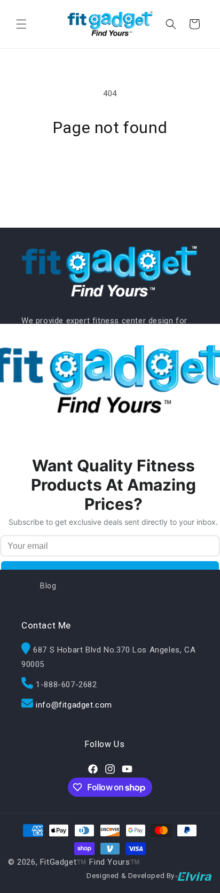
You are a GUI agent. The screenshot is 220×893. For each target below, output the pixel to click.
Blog (48, 585)
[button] (21, 24)
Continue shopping (110, 166)
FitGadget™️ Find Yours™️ (90, 862)
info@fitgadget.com (74, 705)
